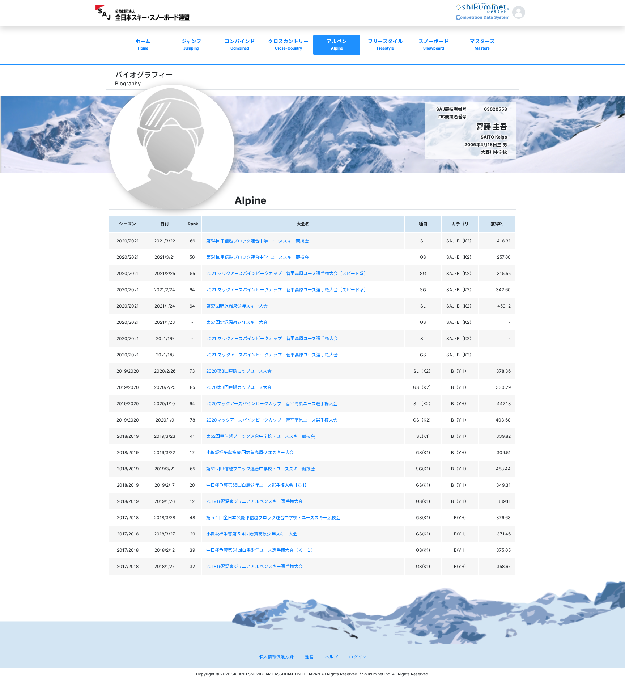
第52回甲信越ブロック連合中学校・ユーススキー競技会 (260, 436)
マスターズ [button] (482, 44)
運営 (309, 657)
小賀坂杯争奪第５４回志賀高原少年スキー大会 (251, 534)
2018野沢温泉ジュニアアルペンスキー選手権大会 (254, 566)
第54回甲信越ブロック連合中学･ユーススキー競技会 (257, 240)
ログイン (357, 657)
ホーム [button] (142, 44)
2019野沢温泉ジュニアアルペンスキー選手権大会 (254, 501)
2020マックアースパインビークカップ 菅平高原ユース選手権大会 (271, 403)
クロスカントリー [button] (288, 44)
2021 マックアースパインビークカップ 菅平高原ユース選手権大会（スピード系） (287, 273)
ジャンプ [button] (191, 44)
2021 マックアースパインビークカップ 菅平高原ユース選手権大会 (272, 338)
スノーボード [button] (433, 44)
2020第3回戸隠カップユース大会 (239, 371)
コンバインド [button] (240, 44)
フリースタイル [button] (385, 44)
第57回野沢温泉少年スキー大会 (237, 306)
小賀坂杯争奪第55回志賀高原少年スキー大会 (250, 452)
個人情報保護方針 (276, 657)
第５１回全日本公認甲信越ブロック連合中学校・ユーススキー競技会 (273, 517)
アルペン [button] (337, 44)
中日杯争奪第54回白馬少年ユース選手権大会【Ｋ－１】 (260, 550)
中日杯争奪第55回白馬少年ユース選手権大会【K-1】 (257, 485)
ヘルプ (331, 657)
